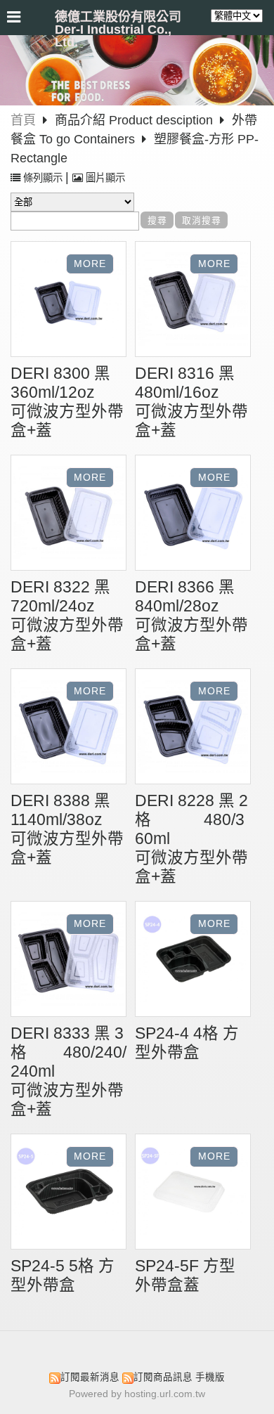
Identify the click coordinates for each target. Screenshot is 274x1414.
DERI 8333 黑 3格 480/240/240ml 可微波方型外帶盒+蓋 (73, 1071)
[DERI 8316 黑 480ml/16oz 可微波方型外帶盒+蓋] (193, 301)
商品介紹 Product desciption (135, 120)
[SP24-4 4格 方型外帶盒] (193, 960)
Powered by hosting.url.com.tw (137, 1394)
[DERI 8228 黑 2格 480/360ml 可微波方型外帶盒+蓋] (193, 728)
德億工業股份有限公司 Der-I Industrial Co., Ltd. (118, 29)
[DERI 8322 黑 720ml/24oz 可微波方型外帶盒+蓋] (68, 514)
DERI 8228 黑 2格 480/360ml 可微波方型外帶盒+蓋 (193, 839)
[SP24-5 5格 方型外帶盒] (68, 1193)
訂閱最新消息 (89, 1377)
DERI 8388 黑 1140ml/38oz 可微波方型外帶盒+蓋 (99, 829)
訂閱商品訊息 (163, 1377)
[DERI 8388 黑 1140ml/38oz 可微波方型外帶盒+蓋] (68, 728)
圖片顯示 (104, 177)
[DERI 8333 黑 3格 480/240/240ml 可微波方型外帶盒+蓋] (68, 960)
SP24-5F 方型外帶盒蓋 (185, 1275)
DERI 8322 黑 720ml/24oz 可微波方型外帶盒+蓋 (95, 615)
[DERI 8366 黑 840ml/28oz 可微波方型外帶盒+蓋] (193, 514)
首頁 (23, 120)
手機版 (210, 1377)
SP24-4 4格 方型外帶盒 (187, 1043)
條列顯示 (42, 177)
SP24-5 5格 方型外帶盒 (63, 1275)
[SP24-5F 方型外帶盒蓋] (193, 1193)
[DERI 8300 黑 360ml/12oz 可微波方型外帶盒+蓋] (68, 301)
